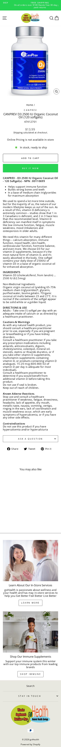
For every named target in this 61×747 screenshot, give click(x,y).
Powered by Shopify (30, 744)
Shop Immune (30, 674)
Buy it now (30, 168)
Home (29, 104)
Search (30, 686)
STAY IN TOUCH (29, 696)
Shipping (18, 132)
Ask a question (30, 438)
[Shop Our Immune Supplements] (30, 632)
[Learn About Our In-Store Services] (30, 560)
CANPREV (30, 110)
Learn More (30, 602)
